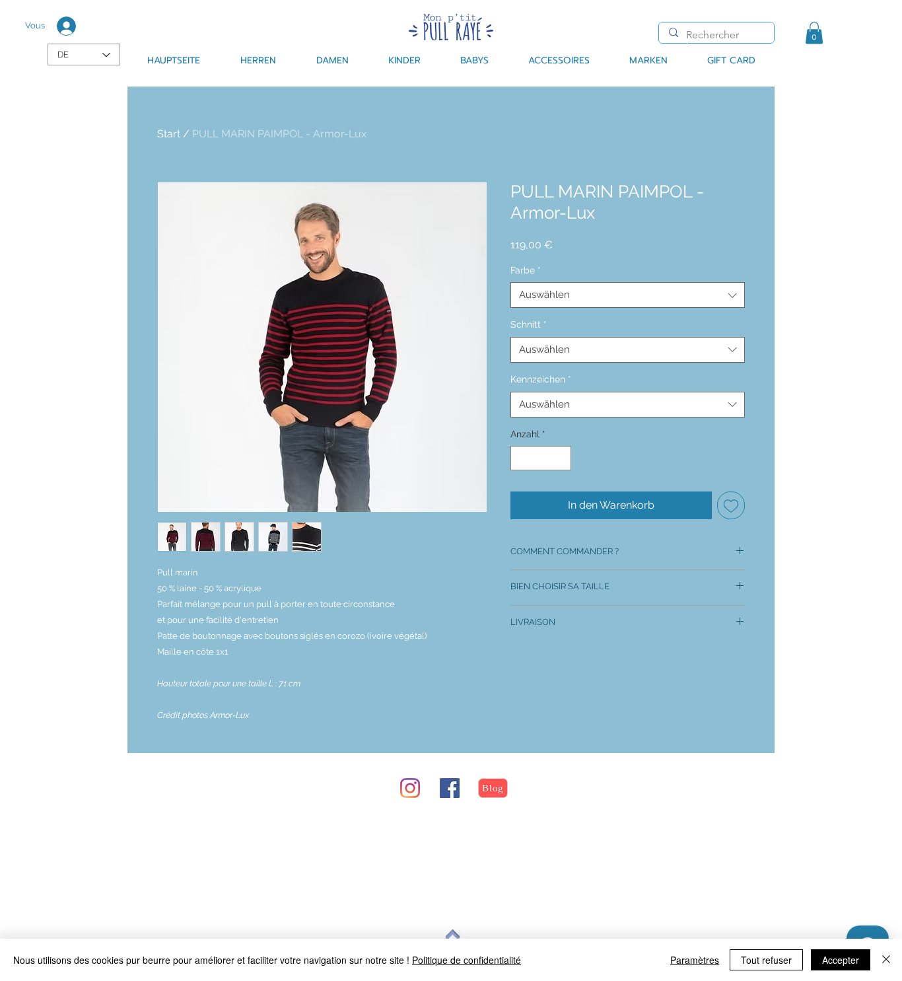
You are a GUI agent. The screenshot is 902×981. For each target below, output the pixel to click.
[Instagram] (410, 788)
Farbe (525, 270)
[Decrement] (520, 458)
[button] (814, 33)
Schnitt (528, 324)
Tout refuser (766, 959)
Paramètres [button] (694, 959)
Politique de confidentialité (466, 959)
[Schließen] (886, 959)
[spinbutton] (541, 458)
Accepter (840, 959)
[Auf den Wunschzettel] (731, 505)
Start (168, 133)
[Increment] (561, 458)
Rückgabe (213, 838)
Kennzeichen (540, 379)
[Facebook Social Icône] (450, 788)
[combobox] (627, 295)
